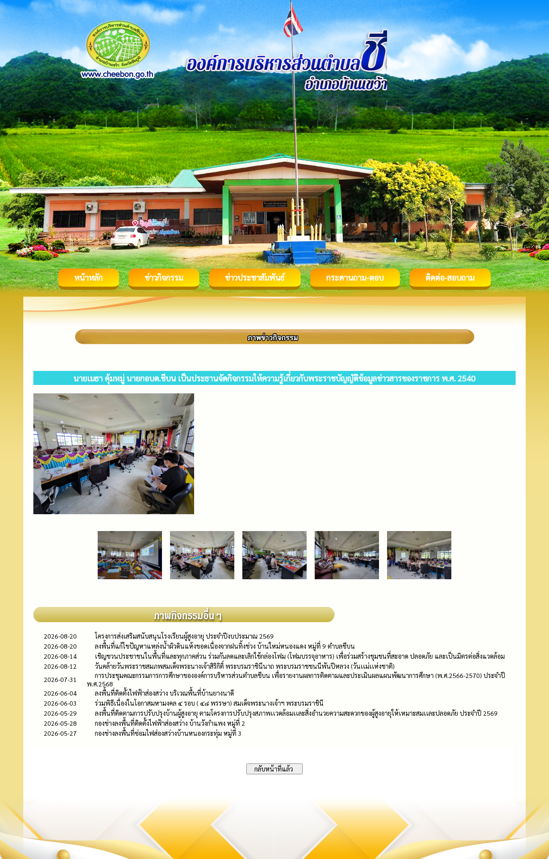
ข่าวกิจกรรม (164, 277)
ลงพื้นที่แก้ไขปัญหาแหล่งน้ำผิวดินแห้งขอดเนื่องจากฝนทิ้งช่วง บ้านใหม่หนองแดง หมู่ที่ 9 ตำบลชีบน (225, 646)
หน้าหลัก (88, 277)
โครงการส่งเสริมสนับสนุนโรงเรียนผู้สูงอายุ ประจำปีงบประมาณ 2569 (184, 636)
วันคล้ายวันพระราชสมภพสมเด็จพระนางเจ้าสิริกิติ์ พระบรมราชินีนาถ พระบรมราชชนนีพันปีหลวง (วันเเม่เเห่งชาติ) (245, 666)
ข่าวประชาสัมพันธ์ (255, 277)
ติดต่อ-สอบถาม (450, 277)
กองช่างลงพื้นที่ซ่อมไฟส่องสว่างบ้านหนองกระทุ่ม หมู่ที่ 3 (168, 733)
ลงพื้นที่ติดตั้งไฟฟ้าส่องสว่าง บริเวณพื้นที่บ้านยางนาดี (164, 693)
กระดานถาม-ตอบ (355, 277)
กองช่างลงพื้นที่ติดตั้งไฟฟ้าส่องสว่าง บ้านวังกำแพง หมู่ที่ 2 (170, 723)
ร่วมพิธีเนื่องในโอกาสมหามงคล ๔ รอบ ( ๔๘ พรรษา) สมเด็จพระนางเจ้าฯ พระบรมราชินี (209, 703)
